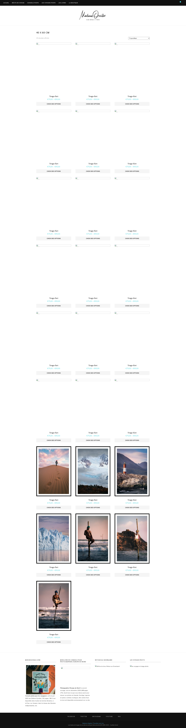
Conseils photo (33, 3)
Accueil (6, 3)
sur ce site (86, 700)
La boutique (73, 3)
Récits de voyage (18, 3)
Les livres (62, 3)
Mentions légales (87, 723)
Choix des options (54, 104)
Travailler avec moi (98, 723)
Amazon (35, 703)
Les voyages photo (49, 3)
